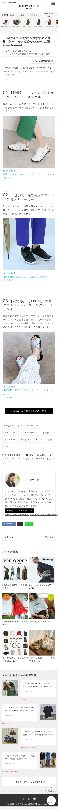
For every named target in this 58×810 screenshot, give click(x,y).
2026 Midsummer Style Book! (14, 623)
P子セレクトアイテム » (19, 510)
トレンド (38, 440)
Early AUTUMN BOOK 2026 (40, 586)
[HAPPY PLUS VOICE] (29, 7)
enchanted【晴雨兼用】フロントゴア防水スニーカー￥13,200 (25, 276)
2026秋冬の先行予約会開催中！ (14, 586)
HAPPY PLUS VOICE (48, 15)
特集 (22, 15)
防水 (6, 446)
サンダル (47, 433)
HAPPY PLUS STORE (8, 2)
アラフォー (9, 433)
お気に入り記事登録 (41, 61)
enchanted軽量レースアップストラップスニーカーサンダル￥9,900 (28, 174)
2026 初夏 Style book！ (41, 621)
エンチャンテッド (29, 433)
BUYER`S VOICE (38, 455)
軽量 (50, 440)
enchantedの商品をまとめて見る (29, 411)
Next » (49, 537)
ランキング (34, 15)
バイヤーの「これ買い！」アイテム (27, 459)
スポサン (24, 440)
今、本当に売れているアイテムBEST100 (15, 659)
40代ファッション (13, 426)
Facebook (10, 523)
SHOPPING (7, 15)
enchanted (32, 426)
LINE (29, 523)
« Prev (9, 537)
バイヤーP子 (31, 479)
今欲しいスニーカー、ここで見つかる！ (42, 659)
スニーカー (9, 440)
